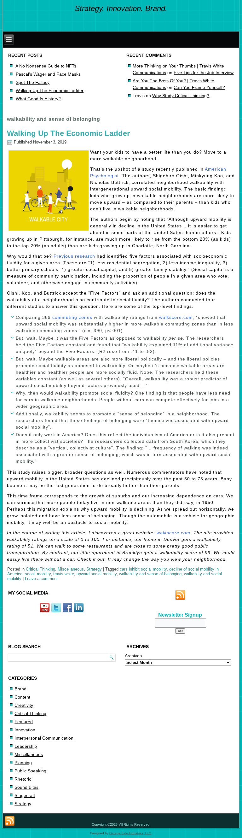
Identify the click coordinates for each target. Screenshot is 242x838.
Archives (133, 655)
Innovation (24, 729)
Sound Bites (26, 787)
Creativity (23, 705)
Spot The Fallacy (32, 82)
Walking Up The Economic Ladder (50, 90)
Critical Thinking (40, 569)
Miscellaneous (71, 569)
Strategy (94, 569)
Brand (20, 688)
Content (22, 697)
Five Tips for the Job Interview (203, 72)
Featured (23, 721)
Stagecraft (24, 795)
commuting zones (72, 317)
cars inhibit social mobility (143, 569)
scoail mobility (38, 573)
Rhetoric (22, 779)
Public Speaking (30, 770)
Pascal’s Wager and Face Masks (48, 74)
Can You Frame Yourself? (199, 87)
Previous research (74, 256)
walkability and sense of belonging (150, 573)
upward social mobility (97, 573)
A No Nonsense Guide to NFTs (45, 65)
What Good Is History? (38, 98)
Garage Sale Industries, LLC (130, 833)
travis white (63, 573)
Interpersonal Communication (43, 738)
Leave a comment (41, 578)
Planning (23, 762)
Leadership (25, 746)
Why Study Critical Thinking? (180, 95)
